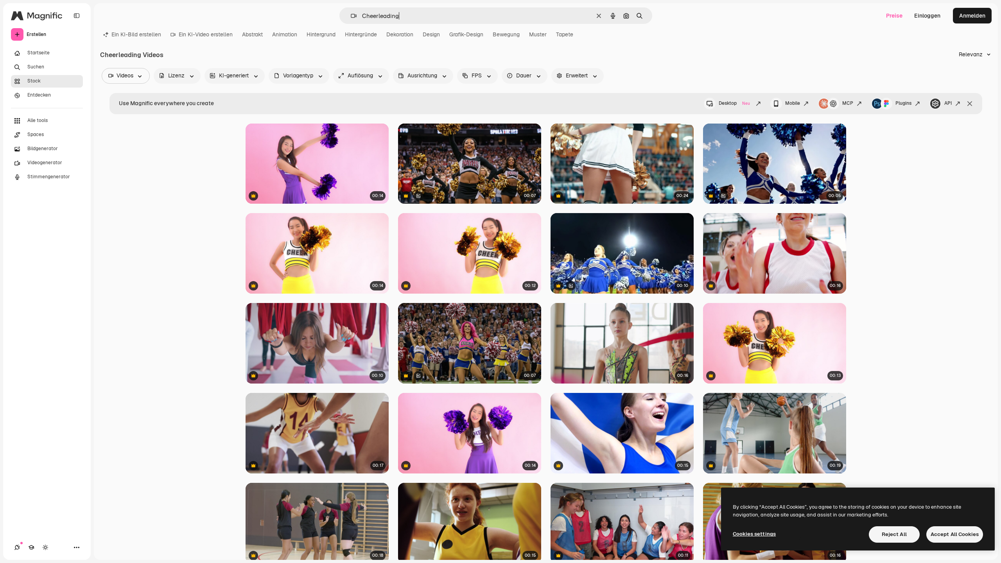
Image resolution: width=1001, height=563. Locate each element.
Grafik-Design (466, 34)
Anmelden (972, 15)
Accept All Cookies (955, 534)
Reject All (894, 534)
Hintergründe (361, 34)
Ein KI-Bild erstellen (136, 34)
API (948, 103)
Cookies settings (754, 534)
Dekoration (399, 34)
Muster (538, 34)
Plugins (903, 103)
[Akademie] (31, 547)
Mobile (792, 103)
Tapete (564, 34)
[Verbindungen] (17, 547)
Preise (894, 15)
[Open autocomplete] (350, 16)
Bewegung (506, 34)
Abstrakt (252, 34)
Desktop (734, 103)
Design (431, 34)
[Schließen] (970, 103)
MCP (847, 103)
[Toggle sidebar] (76, 15)
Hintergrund (321, 34)
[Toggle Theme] (45, 547)
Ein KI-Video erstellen (206, 34)
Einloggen (927, 15)
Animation (284, 34)
